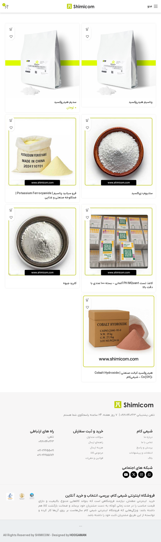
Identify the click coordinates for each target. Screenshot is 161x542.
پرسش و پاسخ (144, 447)
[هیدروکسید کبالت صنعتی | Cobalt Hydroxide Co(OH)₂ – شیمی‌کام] (119, 331)
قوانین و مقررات (94, 458)
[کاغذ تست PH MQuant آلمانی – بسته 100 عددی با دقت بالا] (119, 241)
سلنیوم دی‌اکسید (142, 193)
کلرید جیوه (69, 283)
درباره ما (148, 437)
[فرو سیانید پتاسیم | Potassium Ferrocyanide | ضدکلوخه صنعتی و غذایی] (42, 151)
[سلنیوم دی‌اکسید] (119, 151)
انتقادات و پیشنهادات (141, 453)
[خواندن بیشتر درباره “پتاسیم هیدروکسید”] (87, 29)
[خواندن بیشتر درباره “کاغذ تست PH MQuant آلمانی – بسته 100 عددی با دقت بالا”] (87, 210)
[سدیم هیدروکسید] (42, 60)
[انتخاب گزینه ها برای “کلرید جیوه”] (11, 210)
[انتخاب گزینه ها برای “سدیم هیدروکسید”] (11, 29)
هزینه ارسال (96, 447)
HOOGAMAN (78, 535)
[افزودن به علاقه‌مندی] (87, 36)
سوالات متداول (95, 437)
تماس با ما (147, 442)
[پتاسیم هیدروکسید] (119, 60)
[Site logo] (80, 6)
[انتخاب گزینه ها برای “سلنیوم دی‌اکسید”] (87, 120)
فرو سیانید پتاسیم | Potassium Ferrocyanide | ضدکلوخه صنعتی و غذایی (46, 195)
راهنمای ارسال (95, 442)
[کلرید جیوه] (42, 241)
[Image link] (134, 404)
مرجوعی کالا (97, 453)
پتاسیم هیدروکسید (141, 102)
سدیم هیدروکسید (65, 102)
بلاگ (150, 458)
